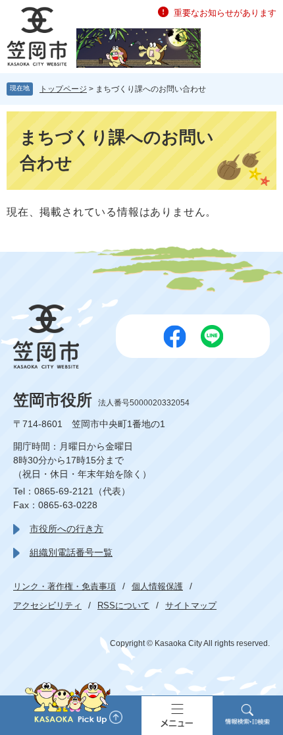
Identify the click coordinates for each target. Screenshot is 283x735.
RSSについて (123, 605)
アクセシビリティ (47, 605)
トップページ (63, 89)
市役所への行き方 (66, 528)
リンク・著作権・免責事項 (64, 586)
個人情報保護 (157, 586)
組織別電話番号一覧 (71, 552)
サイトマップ (191, 605)
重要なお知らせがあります (225, 13)
